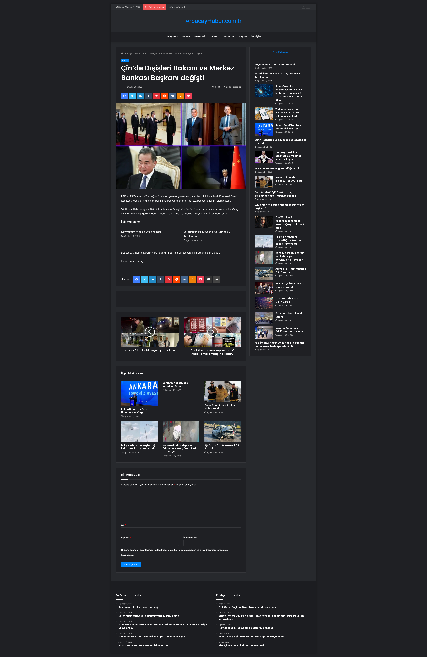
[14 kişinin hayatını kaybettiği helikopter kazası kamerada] (139, 431)
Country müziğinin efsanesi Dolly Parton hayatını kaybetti (288, 156)
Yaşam (243, 36)
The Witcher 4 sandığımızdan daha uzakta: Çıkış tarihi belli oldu (289, 222)
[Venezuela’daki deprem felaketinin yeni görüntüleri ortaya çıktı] (181, 431)
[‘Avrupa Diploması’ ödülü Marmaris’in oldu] (264, 332)
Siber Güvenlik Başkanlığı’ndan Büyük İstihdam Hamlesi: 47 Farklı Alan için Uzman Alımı (212, 7)
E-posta (126, 537)
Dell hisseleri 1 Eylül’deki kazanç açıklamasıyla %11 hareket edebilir (275, 194)
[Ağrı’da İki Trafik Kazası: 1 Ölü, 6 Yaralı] (222, 431)
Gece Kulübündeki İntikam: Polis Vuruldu (220, 407)
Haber (186, 36)
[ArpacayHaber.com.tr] (213, 21)
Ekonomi (199, 36)
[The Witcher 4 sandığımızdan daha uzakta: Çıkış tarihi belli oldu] (264, 222)
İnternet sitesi (190, 537)
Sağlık (213, 36)
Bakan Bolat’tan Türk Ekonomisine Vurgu (134, 410)
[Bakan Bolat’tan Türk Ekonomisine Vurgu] (139, 393)
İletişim (256, 36)
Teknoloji (228, 36)
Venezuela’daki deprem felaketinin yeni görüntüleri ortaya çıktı (179, 448)
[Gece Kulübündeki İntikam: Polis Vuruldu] (222, 391)
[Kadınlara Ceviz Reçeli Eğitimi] (264, 318)
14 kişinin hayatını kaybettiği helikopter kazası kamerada (138, 447)
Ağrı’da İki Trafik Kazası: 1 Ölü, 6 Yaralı (222, 447)
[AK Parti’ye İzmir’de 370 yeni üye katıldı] (264, 288)
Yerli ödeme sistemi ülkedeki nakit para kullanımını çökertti (287, 112)
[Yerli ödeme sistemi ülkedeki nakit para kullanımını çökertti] (264, 113)
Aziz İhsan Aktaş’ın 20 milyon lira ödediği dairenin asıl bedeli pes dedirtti (279, 344)
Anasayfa (172, 36)
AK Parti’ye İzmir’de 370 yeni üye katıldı (289, 285)
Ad (123, 525)
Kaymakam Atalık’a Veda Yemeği (141, 231)
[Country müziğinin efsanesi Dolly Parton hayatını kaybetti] (264, 157)
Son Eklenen (280, 52)
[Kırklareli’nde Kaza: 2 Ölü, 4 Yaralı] (264, 303)
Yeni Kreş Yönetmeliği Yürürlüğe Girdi (176, 384)
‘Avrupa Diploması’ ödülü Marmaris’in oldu (289, 329)
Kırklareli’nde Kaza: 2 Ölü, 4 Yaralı (288, 300)
